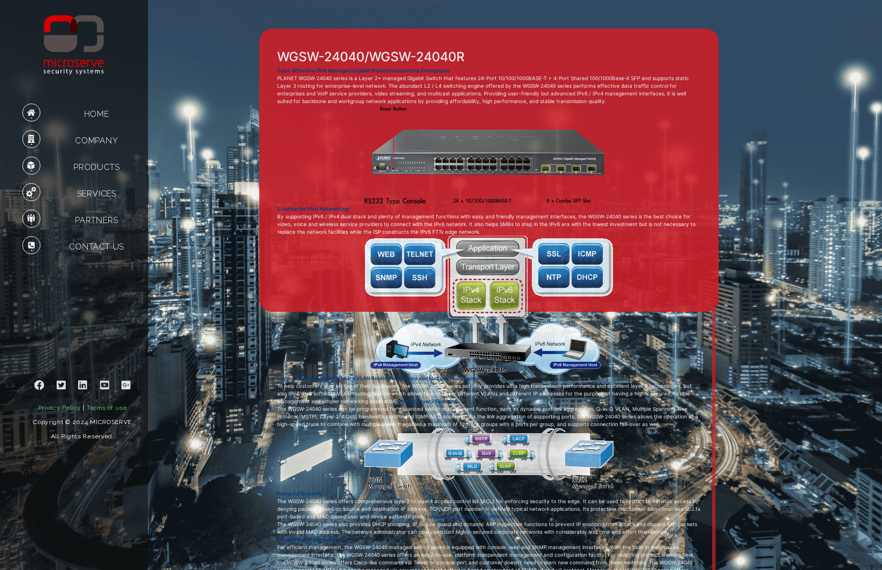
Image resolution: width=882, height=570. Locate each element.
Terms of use (107, 407)
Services (96, 194)
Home (96, 114)
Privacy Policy (59, 407)
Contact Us (96, 247)
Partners (96, 220)
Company (96, 140)
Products (96, 167)
